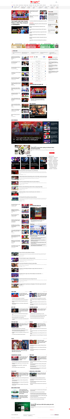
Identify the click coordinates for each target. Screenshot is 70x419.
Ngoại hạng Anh (32, 17)
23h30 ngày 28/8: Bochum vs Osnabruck (44, 53)
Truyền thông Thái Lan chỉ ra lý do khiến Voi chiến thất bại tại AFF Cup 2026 (20, 319)
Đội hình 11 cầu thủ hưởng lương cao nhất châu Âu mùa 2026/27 (37, 27)
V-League (12, 74)
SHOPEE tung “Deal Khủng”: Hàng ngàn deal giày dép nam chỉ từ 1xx (38, 35)
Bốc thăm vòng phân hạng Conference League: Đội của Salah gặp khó (38, 32)
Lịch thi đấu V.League (55, 160)
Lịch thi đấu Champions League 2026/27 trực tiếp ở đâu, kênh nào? (20, 361)
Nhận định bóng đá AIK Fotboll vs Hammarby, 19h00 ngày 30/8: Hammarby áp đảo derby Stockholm (38, 368)
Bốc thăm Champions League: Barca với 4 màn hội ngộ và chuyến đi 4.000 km (20, 363)
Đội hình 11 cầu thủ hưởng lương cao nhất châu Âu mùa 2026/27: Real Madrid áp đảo (42, 358)
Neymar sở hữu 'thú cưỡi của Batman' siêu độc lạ (26, 252)
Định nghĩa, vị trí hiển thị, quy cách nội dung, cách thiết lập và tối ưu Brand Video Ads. (42, 150)
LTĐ (25, 291)
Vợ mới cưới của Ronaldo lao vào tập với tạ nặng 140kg (38, 116)
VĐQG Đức (13, 371)
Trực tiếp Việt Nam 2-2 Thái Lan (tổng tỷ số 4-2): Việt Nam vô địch (53, 59)
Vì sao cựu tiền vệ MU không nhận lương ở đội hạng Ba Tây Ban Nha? (16, 231)
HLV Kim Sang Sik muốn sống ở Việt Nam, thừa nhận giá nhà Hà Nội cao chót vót (54, 136)
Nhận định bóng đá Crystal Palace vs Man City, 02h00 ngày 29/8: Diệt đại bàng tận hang (42, 295)
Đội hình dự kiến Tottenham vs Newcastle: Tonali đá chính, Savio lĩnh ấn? (38, 302)
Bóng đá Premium (50, 157)
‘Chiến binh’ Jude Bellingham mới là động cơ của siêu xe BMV (15, 110)
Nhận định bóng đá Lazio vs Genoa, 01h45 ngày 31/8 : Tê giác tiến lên (38, 335)
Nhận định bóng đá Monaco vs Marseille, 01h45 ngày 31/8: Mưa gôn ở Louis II (38, 345)
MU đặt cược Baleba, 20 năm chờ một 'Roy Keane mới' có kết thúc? (54, 132)
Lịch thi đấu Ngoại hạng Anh (53, 167)
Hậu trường (33, 103)
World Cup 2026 (56, 157)
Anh (31, 291)
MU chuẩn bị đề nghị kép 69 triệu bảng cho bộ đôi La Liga (37, 316)
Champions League (13, 206)
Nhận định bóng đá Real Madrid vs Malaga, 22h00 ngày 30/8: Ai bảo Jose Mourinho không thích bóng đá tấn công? (20, 330)
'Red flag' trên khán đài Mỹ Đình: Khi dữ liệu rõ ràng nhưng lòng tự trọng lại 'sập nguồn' (52, 14)
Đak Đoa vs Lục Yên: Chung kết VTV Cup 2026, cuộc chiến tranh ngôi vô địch (15, 241)
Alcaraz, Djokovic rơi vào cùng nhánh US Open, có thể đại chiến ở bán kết (38, 243)
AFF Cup (30, 13)
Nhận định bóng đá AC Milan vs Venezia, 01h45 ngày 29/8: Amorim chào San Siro (41, 325)
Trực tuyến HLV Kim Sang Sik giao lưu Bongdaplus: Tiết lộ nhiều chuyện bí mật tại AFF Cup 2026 (32, 284)
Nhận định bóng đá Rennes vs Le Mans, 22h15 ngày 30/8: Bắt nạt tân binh (42, 342)
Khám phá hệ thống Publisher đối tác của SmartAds (16, 67)
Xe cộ (20, 256)
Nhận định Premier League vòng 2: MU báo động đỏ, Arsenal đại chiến (54, 141)
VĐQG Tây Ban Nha (13, 63)
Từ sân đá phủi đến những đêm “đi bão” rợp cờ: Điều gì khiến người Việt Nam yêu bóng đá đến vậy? (38, 396)
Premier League (37, 72)
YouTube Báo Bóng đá (35, 205)
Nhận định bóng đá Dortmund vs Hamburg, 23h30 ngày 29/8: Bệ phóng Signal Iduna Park (20, 382)
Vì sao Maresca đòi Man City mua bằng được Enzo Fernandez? (38, 298)
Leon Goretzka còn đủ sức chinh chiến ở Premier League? (15, 246)
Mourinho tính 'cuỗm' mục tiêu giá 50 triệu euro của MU (37, 313)
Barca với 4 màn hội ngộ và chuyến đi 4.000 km (15, 215)
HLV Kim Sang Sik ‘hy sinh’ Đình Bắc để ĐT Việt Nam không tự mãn (34, 11)
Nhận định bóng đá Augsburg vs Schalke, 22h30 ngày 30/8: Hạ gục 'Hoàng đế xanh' (20, 380)
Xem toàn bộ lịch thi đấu (38, 81)
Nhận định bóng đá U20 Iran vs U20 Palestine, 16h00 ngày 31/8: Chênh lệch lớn (20, 303)
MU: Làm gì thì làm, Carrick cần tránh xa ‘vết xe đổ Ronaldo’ (28, 170)
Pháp (12, 338)
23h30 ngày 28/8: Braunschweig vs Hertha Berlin (53, 53)
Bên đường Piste (15, 387)
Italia (31, 322)
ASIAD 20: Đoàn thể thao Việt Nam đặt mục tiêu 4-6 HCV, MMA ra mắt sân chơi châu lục (33, 176)
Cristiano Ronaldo (50, 164)
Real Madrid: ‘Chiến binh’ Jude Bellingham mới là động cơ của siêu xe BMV (20, 332)
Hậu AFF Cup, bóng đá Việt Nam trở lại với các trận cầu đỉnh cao (29, 181)
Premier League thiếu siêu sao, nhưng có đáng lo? (44, 164)
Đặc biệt (29, 155)
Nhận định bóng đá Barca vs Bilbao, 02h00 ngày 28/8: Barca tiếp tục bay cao (54, 72)
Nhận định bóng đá (55, 161)
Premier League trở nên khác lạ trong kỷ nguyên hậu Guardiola (34, 164)
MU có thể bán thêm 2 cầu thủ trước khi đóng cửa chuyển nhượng (38, 315)
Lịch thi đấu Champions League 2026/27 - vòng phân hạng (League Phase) (19, 365)
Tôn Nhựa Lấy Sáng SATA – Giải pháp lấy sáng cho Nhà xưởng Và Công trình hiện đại (38, 390)
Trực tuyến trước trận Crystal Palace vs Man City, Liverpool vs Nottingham (19, 22)
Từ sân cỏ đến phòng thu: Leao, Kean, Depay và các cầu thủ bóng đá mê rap (16, 99)
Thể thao (12, 90)
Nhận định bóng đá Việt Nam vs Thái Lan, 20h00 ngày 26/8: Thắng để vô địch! (53, 63)
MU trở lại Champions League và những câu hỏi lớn (15, 164)
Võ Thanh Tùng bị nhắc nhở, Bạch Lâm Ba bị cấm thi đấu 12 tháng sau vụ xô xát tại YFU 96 (38, 245)
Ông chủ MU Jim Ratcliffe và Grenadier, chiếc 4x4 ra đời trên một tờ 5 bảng (38, 384)
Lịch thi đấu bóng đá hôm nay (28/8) (17, 53)
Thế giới (32, 355)
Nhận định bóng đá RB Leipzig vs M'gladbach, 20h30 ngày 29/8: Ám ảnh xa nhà (20, 384)
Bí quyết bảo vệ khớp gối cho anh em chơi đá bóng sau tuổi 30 (38, 397)
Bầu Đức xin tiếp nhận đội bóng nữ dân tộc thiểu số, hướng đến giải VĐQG (30, 186)
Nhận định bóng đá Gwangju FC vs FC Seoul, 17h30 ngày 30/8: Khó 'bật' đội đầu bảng (38, 366)
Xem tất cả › (56, 50)
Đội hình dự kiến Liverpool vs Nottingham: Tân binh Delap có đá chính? (38, 300)
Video (12, 59)
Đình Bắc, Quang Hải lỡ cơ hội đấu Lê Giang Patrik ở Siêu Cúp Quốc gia (38, 37)
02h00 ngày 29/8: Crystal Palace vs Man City (34, 16)
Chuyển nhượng (34, 307)
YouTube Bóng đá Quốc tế (36, 84)
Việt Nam (13, 291)
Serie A (37, 67)
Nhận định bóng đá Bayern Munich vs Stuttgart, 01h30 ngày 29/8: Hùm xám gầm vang (24, 374)
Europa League (13, 85)
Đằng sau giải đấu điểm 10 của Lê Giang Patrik (18, 317)
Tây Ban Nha (14, 322)
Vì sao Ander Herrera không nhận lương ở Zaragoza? (18, 334)
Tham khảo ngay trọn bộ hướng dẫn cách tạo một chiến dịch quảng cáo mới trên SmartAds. (42, 407)
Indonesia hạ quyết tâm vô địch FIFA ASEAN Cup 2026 (15, 93)
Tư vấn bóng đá (50, 160)
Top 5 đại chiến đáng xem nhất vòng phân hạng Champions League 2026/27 (23, 358)
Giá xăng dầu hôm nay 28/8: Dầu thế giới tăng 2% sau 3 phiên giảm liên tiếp (38, 379)
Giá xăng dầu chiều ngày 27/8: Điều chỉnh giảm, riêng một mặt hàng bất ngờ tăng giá (38, 381)
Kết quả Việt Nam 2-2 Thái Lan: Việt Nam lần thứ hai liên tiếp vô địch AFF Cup (53, 66)
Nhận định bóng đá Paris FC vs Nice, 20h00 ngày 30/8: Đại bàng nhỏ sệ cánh (38, 347)
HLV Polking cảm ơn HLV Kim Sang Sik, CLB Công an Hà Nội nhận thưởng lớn (15, 226)
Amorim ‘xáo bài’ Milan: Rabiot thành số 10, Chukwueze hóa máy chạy (16, 105)
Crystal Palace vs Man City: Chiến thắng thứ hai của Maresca (54, 124)
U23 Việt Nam (50, 168)
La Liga (37, 62)
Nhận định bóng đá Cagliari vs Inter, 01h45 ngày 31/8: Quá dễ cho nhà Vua (38, 331)
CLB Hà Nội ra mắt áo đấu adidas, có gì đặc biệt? (16, 73)
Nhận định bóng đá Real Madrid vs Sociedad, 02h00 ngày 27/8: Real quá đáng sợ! (53, 69)
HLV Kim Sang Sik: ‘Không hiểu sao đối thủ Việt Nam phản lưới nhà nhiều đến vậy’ (38, 24)
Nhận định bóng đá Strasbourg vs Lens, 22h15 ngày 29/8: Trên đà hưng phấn (38, 350)
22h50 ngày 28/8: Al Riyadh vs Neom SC (35, 53)
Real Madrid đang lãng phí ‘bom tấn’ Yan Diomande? (15, 62)
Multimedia (14, 120)
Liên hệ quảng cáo (18, 417)
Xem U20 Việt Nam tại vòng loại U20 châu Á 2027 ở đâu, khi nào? (38, 29)
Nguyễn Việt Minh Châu (51, 20)
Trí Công (49, 31)
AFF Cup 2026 (55, 168)
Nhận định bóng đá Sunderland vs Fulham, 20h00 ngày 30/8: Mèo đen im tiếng (38, 304)
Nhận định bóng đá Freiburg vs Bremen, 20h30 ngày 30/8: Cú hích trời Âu (20, 378)
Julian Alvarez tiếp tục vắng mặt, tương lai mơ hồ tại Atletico (15, 78)
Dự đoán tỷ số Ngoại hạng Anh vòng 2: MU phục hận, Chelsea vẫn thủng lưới (15, 220)
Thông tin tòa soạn (13, 417)
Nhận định (15, 50)
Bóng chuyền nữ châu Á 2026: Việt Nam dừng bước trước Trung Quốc (15, 89)
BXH (26, 291)
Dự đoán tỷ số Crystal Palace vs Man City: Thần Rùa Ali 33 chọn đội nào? (15, 57)
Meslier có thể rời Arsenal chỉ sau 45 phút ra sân (41, 309)
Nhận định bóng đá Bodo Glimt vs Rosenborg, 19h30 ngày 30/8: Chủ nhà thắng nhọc (38, 364)
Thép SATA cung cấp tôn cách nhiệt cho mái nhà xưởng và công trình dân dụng (23, 397)
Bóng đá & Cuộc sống (35, 371)
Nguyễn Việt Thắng (50, 26)
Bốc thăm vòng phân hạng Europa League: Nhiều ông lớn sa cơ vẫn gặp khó (16, 83)
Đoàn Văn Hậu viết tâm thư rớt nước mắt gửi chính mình (28, 278)
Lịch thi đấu (50, 161)
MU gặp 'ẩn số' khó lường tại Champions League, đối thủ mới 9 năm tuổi (31, 268)
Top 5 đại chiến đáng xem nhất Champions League (15, 205)
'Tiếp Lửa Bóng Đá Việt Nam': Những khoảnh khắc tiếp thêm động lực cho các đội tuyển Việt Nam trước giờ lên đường (24, 391)
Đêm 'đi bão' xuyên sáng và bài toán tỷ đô (52, 25)
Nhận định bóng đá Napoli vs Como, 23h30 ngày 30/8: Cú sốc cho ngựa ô (38, 333)
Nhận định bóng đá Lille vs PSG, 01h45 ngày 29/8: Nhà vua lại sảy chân (19, 351)
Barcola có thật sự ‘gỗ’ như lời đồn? (15, 115)
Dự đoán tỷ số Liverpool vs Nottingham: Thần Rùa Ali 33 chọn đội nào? (15, 210)
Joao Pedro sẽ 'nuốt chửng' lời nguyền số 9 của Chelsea (25, 164)
